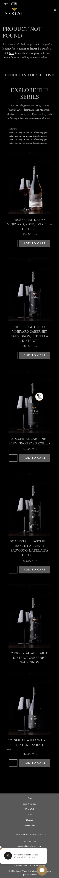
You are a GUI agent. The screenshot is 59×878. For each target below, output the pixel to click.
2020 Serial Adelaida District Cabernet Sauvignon (29, 657)
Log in (5, 3)
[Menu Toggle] (54, 9)
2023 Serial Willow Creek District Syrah (29, 742)
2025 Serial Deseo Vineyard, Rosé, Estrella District (29, 224)
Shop (29, 798)
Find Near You (29, 803)
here (11, 53)
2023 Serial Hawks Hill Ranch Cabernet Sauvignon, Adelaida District (29, 548)
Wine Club (29, 809)
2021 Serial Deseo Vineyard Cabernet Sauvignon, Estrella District (29, 334)
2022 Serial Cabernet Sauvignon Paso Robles (29, 440)
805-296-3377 (29, 841)
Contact (29, 820)
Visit (30, 814)
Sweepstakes (29, 825)
